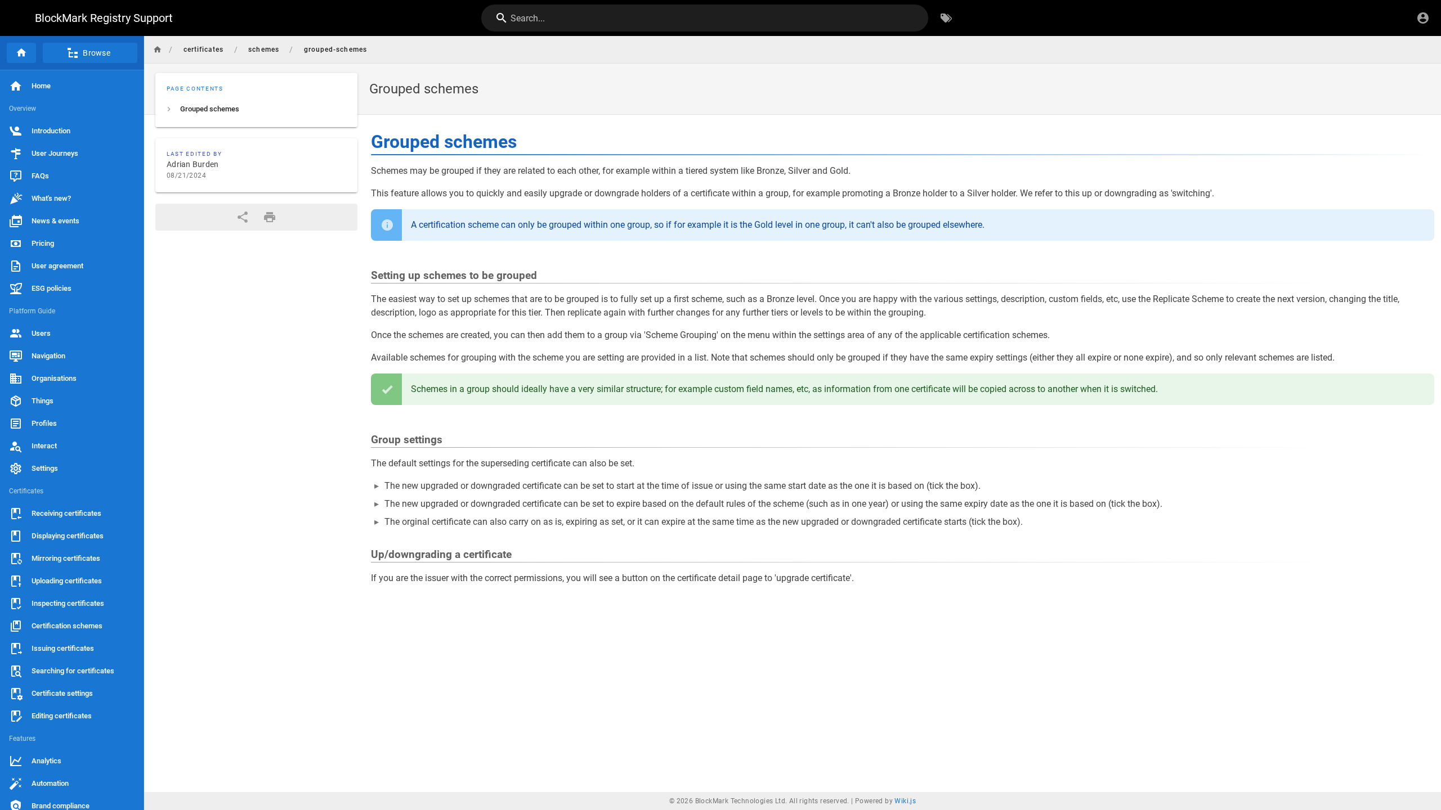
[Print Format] (269, 217)
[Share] (242, 217)
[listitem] (256, 109)
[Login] (1422, 18)
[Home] (21, 53)
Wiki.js (905, 801)
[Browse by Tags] (946, 18)
